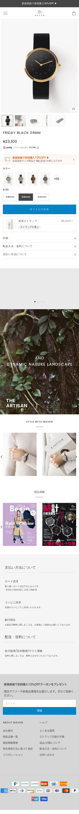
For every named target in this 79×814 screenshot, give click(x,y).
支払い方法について (15, 254)
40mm (41, 197)
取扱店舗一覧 (10, 736)
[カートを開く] (74, 13)
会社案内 (8, 730)
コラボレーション (13, 755)
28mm (10, 197)
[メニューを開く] (5, 13)
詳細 (5, 238)
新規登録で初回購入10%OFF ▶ (39, 4)
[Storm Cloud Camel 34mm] (45, 179)
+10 (56, 179)
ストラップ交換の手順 (52, 736)
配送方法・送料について (17, 246)
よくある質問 (47, 730)
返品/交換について (50, 743)
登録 (39, 711)
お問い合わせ (47, 755)
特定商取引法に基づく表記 (18, 748)
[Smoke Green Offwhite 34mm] (8, 179)
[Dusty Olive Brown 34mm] (32, 179)
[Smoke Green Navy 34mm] (20, 179)
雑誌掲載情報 (10, 743)
